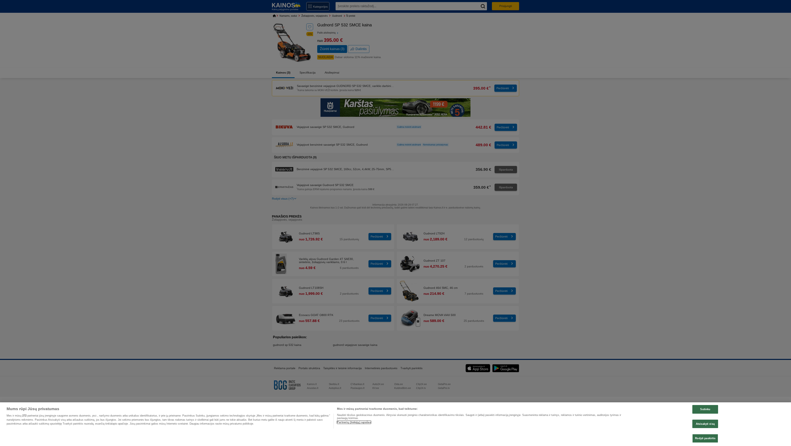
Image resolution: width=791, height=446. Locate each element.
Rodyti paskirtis (705, 438)
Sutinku (705, 409)
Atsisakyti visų (705, 423)
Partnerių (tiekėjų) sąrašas (354, 422)
